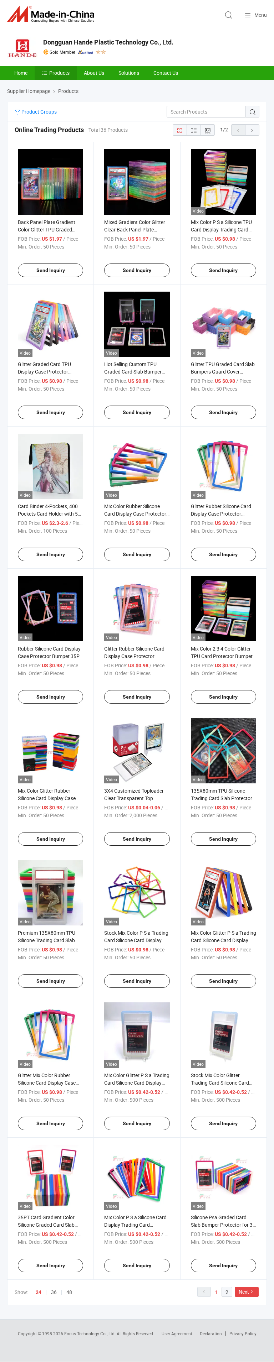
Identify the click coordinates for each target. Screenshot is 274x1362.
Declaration (211, 1333)
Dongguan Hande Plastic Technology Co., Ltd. (108, 42)
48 (69, 1292)
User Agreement (177, 1333)
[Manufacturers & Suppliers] (52, 14)
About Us (94, 72)
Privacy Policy (243, 1333)
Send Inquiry (50, 270)
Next (244, 1291)
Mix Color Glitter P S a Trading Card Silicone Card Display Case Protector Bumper (136, 1083)
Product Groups (38, 111)
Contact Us (165, 72)
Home (20, 72)
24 (38, 1292)
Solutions (128, 72)
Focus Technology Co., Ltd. (90, 1333)
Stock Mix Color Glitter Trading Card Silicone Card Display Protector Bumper (220, 1083)
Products (59, 72)
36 (54, 1292)
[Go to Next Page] (252, 130)
